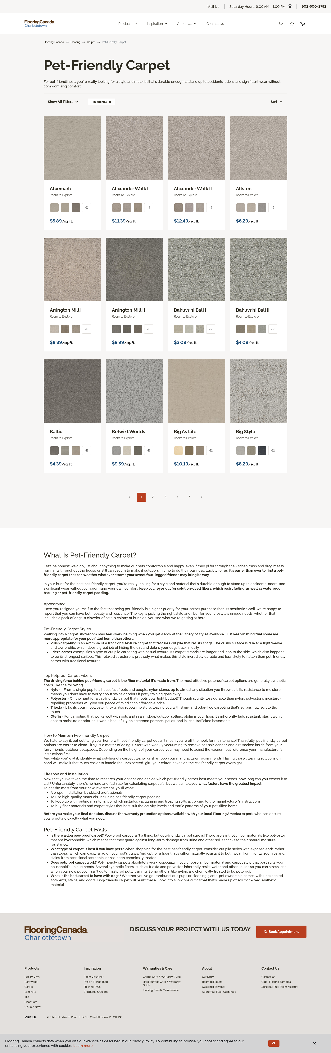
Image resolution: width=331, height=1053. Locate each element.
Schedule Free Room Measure (279, 986)
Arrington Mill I (66, 310)
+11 (86, 207)
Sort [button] (274, 102)
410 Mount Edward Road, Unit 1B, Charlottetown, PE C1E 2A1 (85, 1017)
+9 (148, 207)
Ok (274, 1043)
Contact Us (215, 24)
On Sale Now (33, 1006)
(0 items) (302, 23)
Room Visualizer (93, 976)
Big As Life (185, 431)
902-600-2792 (314, 6)
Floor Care (31, 1001)
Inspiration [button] (155, 24)
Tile (27, 996)
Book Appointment (284, 932)
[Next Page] (201, 497)
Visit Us (214, 7)
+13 (86, 450)
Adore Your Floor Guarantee (219, 991)
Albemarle (61, 188)
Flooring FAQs (92, 986)
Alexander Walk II (193, 188)
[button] (281, 24)
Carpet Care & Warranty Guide (162, 976)
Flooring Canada (54, 42)
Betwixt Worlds (128, 431)
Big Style (245, 431)
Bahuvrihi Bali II (253, 310)
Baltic (56, 431)
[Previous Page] (129, 497)
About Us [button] (184, 24)
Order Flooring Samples (276, 981)
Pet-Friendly (99, 101)
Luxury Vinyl (32, 976)
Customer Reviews (213, 986)
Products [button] (125, 24)
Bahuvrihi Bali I (190, 310)
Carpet (91, 42)
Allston (244, 188)
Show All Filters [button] (60, 102)
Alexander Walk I (130, 188)
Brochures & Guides (96, 991)
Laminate (30, 991)
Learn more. (83, 1046)
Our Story (208, 976)
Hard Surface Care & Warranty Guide (162, 983)
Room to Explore (212, 981)
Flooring (75, 42)
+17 (211, 329)
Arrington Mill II (128, 310)
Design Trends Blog (96, 981)
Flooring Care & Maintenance (161, 990)
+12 (211, 450)
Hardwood (31, 981)
